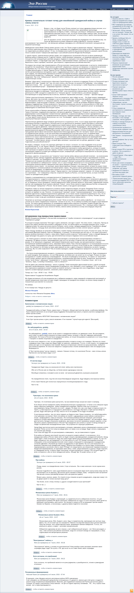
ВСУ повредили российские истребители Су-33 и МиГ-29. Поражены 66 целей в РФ (123, 26)
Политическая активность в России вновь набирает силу (122, 128)
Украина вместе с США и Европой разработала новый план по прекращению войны (123, 20)
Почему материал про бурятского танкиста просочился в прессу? (120, 83)
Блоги (56, 9)
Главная (48, 9)
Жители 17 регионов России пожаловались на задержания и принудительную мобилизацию (123, 48)
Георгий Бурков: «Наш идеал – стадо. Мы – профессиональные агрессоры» (122, 158)
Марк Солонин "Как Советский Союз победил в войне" (122, 145)
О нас (130, 9)
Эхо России (37, 3)
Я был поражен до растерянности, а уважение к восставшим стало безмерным (123, 111)
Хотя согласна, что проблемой (45, 556)
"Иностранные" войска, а (42, 540)
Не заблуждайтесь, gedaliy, (38, 327)
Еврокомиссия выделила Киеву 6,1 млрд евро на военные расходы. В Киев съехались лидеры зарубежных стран (121, 57)
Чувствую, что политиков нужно (45, 395)
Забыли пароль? (118, 203)
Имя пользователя (117, 191)
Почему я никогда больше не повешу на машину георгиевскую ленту (122, 123)
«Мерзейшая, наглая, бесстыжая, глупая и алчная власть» (122, 104)
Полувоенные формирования (36, 572)
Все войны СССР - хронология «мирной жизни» (122, 175)
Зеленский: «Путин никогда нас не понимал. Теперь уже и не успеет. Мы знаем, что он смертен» (123, 33)
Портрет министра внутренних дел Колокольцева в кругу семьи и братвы (123, 89)
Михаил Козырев (31, 290)
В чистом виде (36, 361)
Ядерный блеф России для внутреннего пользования (122, 132)
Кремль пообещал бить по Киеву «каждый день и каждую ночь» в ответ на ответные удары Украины (122, 40)
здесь (53, 293)
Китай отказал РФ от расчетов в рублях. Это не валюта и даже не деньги (123, 151)
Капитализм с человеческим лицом (39, 304)
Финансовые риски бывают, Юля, (51, 515)
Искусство (103, 9)
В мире (80, 9)
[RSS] (131, 590)
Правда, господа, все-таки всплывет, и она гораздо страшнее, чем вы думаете (122, 117)
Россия (64, 9)
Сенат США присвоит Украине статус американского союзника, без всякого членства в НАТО (123, 97)
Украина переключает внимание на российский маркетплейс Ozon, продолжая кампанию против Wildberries (123, 66)
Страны (72, 9)
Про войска (40, 460)
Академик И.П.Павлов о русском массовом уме (121, 171)
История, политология (117, 9)
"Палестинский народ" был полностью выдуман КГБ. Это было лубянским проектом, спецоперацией (123, 181)
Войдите (28, 296)
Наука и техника (91, 9)
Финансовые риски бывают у (47, 493)
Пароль (113, 197)
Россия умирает (118, 77)
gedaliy (44, 333)
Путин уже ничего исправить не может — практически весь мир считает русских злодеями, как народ (123, 165)
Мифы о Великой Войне (121, 79)
